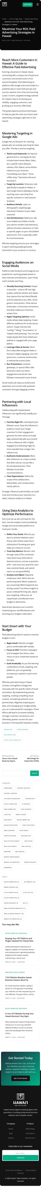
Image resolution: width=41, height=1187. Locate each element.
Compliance (8, 788)
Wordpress (8, 867)
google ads (8, 729)
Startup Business (10, 836)
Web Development (10, 846)
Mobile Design (21, 814)
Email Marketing (10, 809)
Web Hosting (26, 846)
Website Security (30, 862)
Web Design (28, 841)
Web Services (19, 851)
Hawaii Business (22, 729)
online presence (11, 903)
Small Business (9, 830)
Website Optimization (12, 862)
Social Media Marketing (12, 740)
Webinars (7, 851)
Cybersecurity (30, 798)
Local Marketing (11, 892)
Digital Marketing (17, 40)
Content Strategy (10, 793)
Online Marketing (23, 820)
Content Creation (23, 788)
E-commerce (26, 804)
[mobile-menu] (37, 4)
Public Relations (28, 825)
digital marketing (11, 882)
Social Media (23, 830)
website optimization (13, 919)
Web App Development (12, 841)
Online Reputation (11, 825)
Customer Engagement (12, 798)
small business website (14, 913)
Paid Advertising (10, 734)
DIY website (29, 882)
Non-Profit (8, 820)
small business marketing (15, 908)
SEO (25, 903)
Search (34, 773)
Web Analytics (26, 836)
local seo (28, 892)
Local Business (26, 809)
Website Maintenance (11, 857)
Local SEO (7, 814)
